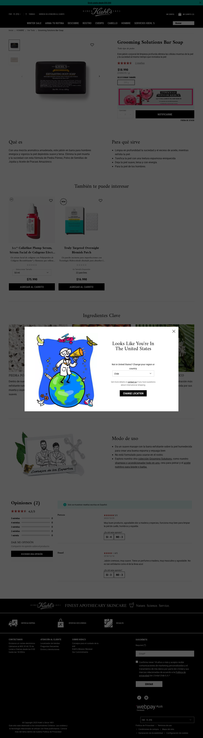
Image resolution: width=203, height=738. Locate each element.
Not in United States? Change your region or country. (133, 366)
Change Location (133, 393)
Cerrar (173, 331)
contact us (132, 382)
